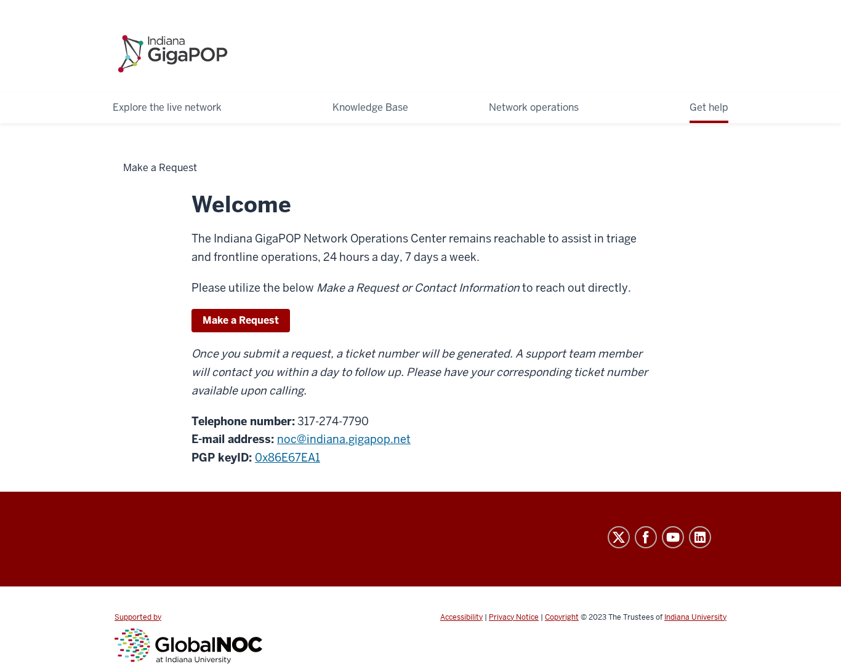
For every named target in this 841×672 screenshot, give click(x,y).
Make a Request (241, 320)
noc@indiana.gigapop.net (344, 439)
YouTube (673, 537)
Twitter (619, 537)
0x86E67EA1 (287, 457)
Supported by (138, 617)
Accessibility (461, 617)
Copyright (562, 617)
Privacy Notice (514, 617)
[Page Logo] (173, 48)
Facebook (646, 537)
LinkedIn (700, 537)
